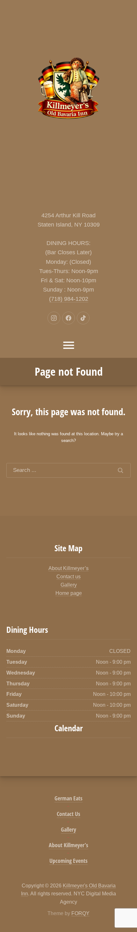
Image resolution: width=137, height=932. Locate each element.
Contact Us (68, 814)
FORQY (80, 913)
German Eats (68, 798)
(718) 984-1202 (68, 299)
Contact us (68, 576)
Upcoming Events (68, 860)
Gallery (69, 585)
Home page (68, 593)
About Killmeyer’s (68, 568)
